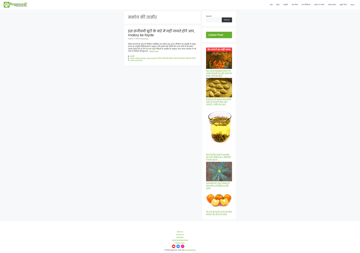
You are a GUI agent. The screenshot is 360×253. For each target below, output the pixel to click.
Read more (154, 51)
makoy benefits (151, 58)
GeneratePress (190, 250)
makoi (132, 58)
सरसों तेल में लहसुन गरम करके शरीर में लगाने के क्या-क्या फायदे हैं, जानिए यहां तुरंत (218, 102)
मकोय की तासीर (167, 58)
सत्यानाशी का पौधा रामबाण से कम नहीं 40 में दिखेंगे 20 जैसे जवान (218, 185)
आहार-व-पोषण (319, 5)
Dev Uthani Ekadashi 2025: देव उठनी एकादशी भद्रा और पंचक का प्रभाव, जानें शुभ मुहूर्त (219, 73)
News (352, 5)
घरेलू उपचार (332, 5)
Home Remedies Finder (180, 240)
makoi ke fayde (140, 58)
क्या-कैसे (295, 5)
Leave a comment (136, 60)
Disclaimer (180, 237)
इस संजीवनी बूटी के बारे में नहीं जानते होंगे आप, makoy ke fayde (161, 33)
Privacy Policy (180, 243)
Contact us (180, 234)
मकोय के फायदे (191, 58)
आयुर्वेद (285, 5)
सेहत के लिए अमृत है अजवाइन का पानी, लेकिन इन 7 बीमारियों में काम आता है (218, 157)
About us (180, 232)
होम (271, 5)
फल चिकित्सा (306, 5)
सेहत (278, 5)
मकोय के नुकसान (179, 58)
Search (209, 16)
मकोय (160, 58)
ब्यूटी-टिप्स (343, 5)
